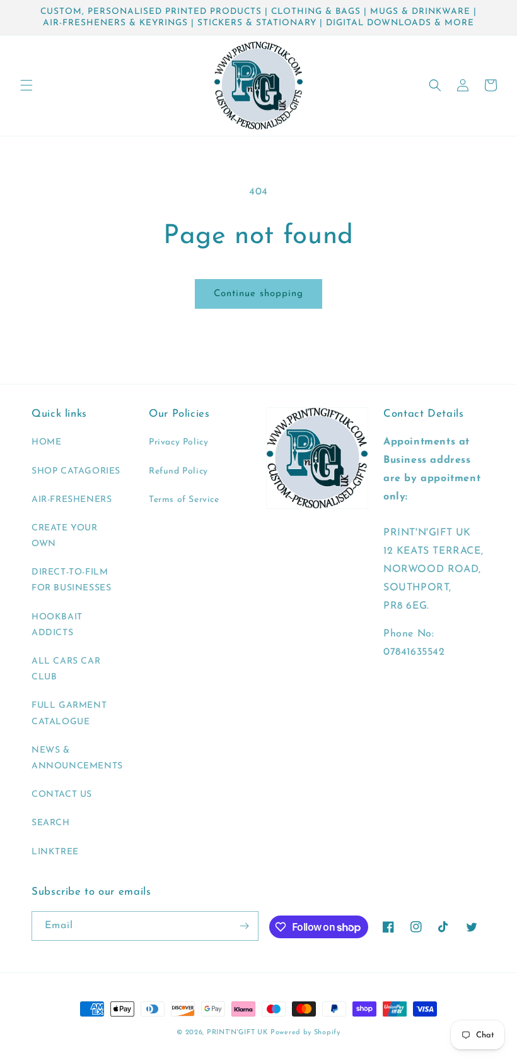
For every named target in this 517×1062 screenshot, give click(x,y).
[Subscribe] (244, 926)
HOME (46, 442)
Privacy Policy (178, 442)
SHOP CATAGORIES (76, 471)
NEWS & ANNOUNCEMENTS (77, 758)
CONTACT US (62, 794)
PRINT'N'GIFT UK (237, 1032)
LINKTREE (55, 852)
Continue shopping (258, 294)
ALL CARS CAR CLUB (66, 669)
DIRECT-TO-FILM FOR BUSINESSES (71, 580)
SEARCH (51, 823)
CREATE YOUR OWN (65, 536)
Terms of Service (184, 499)
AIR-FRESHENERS (72, 499)
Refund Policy (178, 471)
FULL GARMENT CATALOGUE (69, 713)
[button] (26, 85)
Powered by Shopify (305, 1032)
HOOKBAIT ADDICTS (57, 625)
